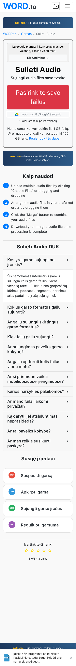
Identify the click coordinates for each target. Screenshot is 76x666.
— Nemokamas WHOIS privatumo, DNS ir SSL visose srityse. (38, 158)
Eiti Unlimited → (38, 57)
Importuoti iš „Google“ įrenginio (40, 114)
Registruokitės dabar (45, 138)
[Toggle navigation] (67, 6)
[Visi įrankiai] (56, 6)
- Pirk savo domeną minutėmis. (38, 22)
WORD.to (10, 34)
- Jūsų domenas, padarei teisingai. (38, 648)
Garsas (26, 34)
